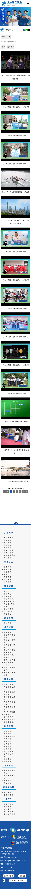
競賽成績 (8, 679)
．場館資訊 (7, 623)
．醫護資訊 (7, 739)
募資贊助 (8, 765)
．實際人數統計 (9, 660)
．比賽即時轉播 (9, 814)
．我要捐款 (7, 780)
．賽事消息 (7, 591)
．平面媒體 (7, 577)
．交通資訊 (7, 746)
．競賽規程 (7, 594)
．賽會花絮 (7, 572)
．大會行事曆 (8, 538)
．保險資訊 (7, 749)
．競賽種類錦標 (9, 719)
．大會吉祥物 (8, 553)
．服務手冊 (7, 761)
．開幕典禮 (7, 807)
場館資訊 (8, 618)
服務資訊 (8, 726)
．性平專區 (7, 582)
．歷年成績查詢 (9, 722)
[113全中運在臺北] (15, 16)
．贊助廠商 (7, 783)
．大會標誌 (7, 542)
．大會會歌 (7, 548)
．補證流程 (7, 614)
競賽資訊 (8, 586)
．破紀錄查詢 (8, 717)
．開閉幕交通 (8, 795)
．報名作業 (7, 632)
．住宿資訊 (7, 731)
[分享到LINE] (26, 30)
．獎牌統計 (7, 714)
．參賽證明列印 (9, 684)
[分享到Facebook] (24, 30)
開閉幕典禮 (8, 787)
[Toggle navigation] (28, 3)
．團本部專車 (8, 751)
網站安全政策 (8, 876)
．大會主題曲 (8, 550)
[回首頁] (12, 2)
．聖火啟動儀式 (9, 812)
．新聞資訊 (7, 569)
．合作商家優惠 (9, 736)
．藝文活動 (7, 744)
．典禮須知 (7, 792)
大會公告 (8, 561)
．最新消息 (7, 567)
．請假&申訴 (7, 611)
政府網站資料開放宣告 (18, 880)
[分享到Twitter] (29, 30)
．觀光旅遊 (7, 741)
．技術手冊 (7, 596)
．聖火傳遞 (7, 558)
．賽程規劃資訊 (9, 599)
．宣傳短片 (7, 574)
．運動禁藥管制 (9, 555)
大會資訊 (8, 532)
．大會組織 (7, 540)
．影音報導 (7, 579)
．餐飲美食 (7, 734)
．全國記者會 (8, 804)
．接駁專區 (7, 759)
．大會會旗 (7, 545)
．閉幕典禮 (7, 809)
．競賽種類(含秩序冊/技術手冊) (8, 603)
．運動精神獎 (8, 609)
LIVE (8, 799)
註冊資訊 (8, 627)
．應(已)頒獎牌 (8, 712)
